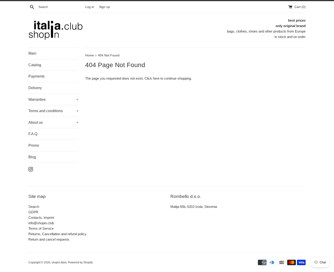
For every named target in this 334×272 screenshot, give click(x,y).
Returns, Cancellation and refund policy (57, 234)
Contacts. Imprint (41, 217)
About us (53, 122)
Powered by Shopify (80, 262)
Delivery (35, 88)
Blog (32, 157)
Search (33, 207)
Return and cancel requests (48, 239)
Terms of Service (41, 228)
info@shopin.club (41, 223)
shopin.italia (59, 262)
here (156, 78)
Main (32, 53)
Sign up (104, 7)
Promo (33, 145)
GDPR (33, 212)
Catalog (34, 65)
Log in (89, 7)
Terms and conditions (53, 111)
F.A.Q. (33, 134)
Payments (36, 76)
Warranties (53, 99)
